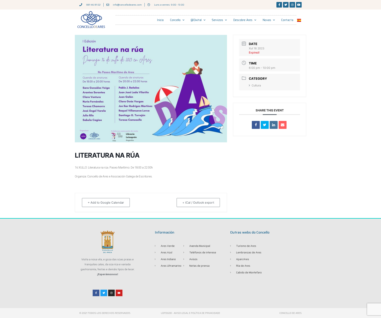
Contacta (287, 20)
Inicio (160, 20)
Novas (267, 20)
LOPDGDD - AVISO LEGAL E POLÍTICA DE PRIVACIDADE (190, 313)
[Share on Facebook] (256, 125)
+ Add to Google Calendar (106, 202)
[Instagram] (292, 5)
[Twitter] (286, 5)
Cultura (256, 85)
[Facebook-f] (279, 5)
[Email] (283, 125)
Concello (175, 20)
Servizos (217, 20)
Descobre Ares (242, 20)
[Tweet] (265, 125)
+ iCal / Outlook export (198, 202)
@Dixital (196, 20)
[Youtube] (299, 5)
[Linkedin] (274, 125)
